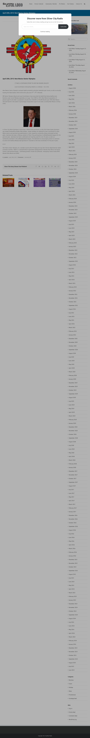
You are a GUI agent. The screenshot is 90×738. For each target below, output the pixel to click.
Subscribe (63, 26)
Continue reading (45, 31)
